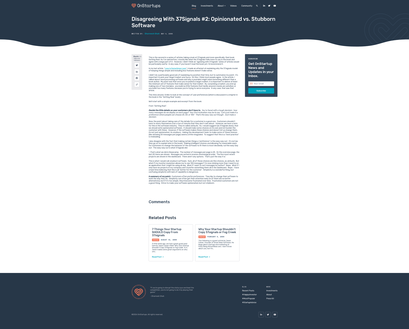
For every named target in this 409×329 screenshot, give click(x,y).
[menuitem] (264, 6)
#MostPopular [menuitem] (248, 298)
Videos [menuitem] (233, 5)
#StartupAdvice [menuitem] (249, 302)
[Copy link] (137, 84)
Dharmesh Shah (152, 33)
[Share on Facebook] (137, 78)
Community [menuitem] (246, 5)
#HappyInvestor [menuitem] (249, 294)
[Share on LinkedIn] (137, 71)
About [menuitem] (221, 5)
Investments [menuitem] (207, 5)
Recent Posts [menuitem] (248, 290)
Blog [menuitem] (194, 5)
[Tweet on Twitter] (137, 65)
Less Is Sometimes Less (175, 68)
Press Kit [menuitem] (270, 298)
